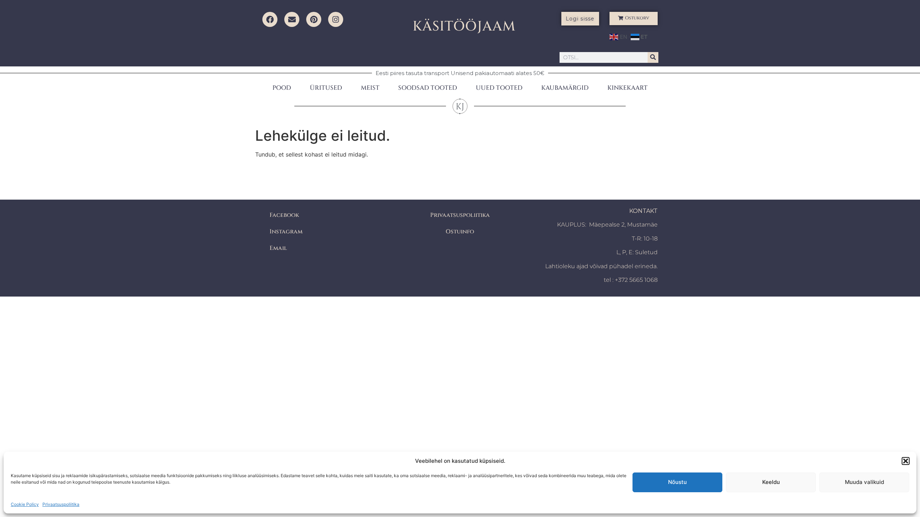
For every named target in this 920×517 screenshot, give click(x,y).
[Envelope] (291, 19)
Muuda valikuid (864, 482)
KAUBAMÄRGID (565, 88)
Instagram (286, 232)
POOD (281, 88)
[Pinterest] (313, 19)
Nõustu (677, 482)
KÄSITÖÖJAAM (464, 26)
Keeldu (771, 482)
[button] (905, 461)
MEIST (370, 88)
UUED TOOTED (499, 88)
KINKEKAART (627, 88)
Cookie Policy (25, 504)
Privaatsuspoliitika (60, 504)
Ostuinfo (460, 232)
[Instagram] (335, 19)
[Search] (653, 57)
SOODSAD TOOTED (427, 88)
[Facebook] (269, 19)
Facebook (284, 215)
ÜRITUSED (326, 88)
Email (278, 248)
